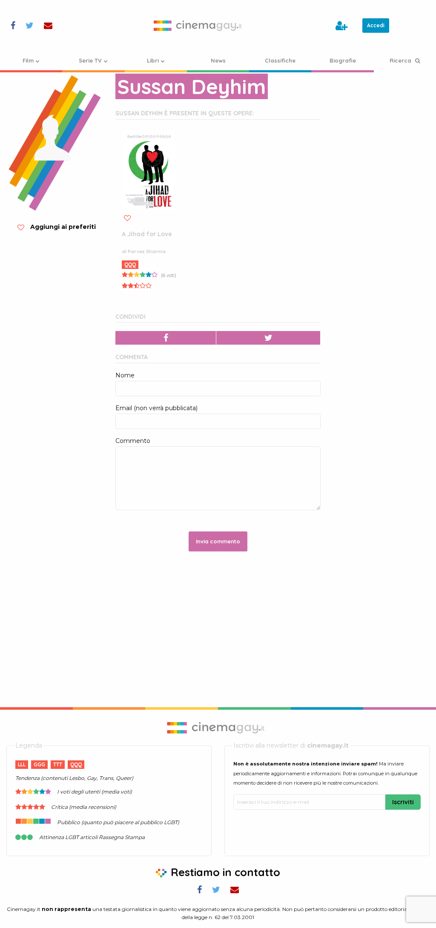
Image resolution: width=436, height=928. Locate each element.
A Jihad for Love (147, 234)
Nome (125, 375)
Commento (132, 441)
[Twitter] (268, 338)
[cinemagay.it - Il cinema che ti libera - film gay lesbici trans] (199, 25)
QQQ (130, 264)
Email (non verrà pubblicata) (156, 408)
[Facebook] (165, 338)
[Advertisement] (381, 200)
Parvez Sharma (147, 251)
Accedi (375, 25)
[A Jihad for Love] (148, 170)
